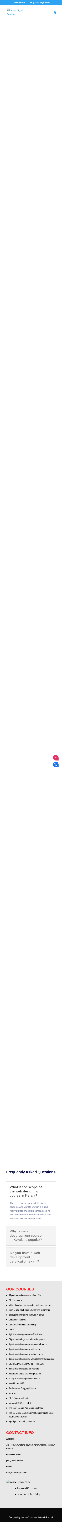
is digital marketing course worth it (24, 1378)
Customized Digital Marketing (22, 1324)
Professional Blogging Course (22, 1388)
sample (12, 1393)
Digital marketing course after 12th (24, 1295)
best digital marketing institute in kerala (26, 1315)
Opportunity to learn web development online (31, 953)
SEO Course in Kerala (19, 1398)
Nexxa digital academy (25, 290)
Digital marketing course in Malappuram (27, 1339)
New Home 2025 (16, 1383)
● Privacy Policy (22, 1482)
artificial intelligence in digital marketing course (30, 1305)
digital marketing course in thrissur (24, 1349)
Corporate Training (17, 1319)
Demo (11, 1329)
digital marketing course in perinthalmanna (28, 1344)
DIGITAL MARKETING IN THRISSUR (26, 1364)
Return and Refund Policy (28, 1494)
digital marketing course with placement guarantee (31, 1359)
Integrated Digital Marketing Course (25, 1373)
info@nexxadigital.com (16, 1472)
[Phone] (56, 764)
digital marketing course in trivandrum (26, 1354)
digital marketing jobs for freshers (24, 1368)
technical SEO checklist (20, 1403)
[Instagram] (56, 757)
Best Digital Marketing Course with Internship (29, 1310)
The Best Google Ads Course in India (26, 1408)
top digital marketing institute (22, 1421)
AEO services (15, 1300)
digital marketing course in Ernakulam (26, 1334)
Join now (17, 114)
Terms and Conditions (27, 1488)
